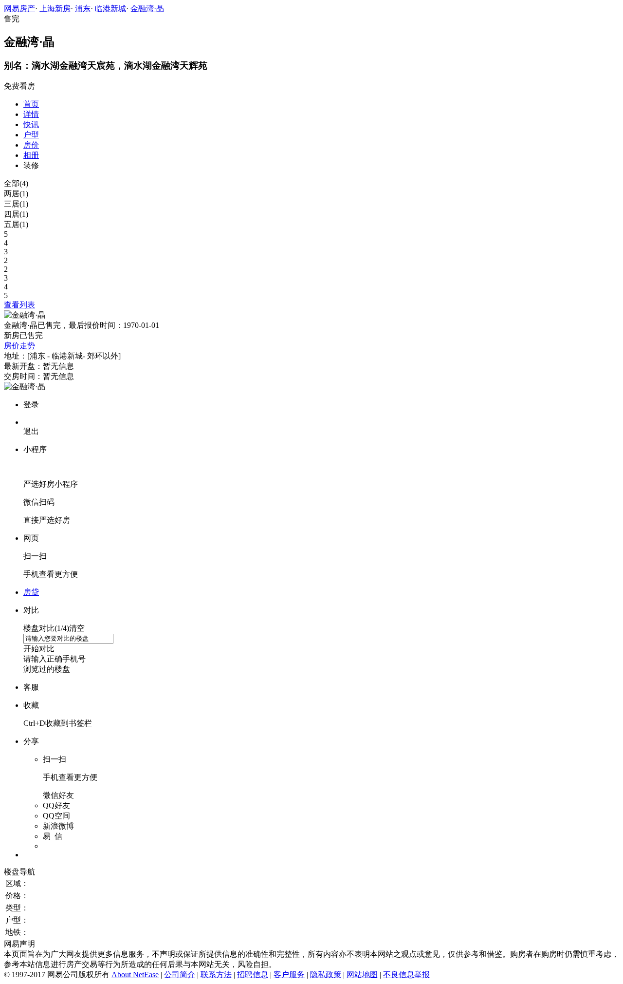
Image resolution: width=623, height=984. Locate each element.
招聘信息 (252, 974)
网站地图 (362, 974)
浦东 (83, 8)
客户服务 (289, 974)
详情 (31, 114)
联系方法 (216, 974)
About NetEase (135, 974)
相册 (31, 155)
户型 (31, 135)
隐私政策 (325, 974)
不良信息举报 (406, 974)
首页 (31, 104)
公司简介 (179, 974)
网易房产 (19, 8)
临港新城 (110, 8)
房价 (31, 145)
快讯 (31, 124)
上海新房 (55, 8)
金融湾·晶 (147, 8)
